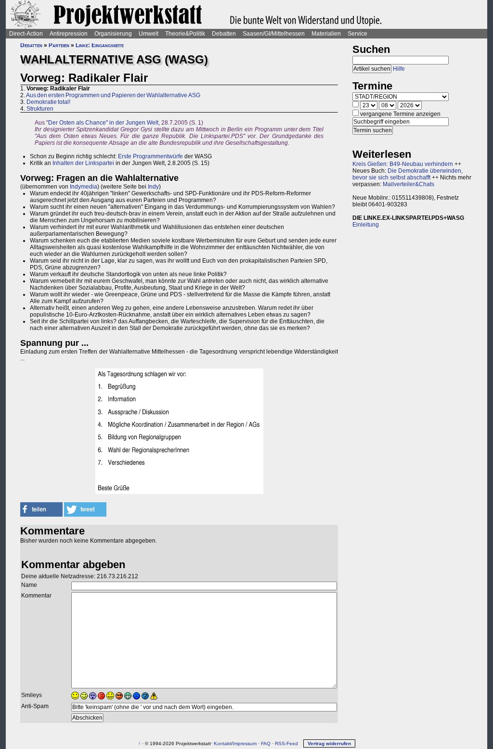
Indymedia (83, 186)
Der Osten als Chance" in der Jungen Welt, (104, 122)
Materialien (326, 33)
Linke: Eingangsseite (100, 45)
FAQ (266, 743)
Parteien (59, 45)
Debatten (224, 33)
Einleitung (365, 224)
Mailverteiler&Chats (408, 184)
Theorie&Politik (185, 33)
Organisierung (113, 33)
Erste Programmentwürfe (150, 156)
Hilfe (399, 68)
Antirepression (69, 33)
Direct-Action (26, 33)
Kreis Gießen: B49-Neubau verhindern (402, 164)
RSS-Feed (286, 743)
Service (357, 33)
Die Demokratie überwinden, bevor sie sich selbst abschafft (407, 174)
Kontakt (222, 743)
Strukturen (39, 108)
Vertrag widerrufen (329, 743)
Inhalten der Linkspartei (83, 163)
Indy (153, 186)
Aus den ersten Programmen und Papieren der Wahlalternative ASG (113, 95)
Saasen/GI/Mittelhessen (274, 33)
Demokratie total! (48, 102)
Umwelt (148, 33)
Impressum (245, 743)
